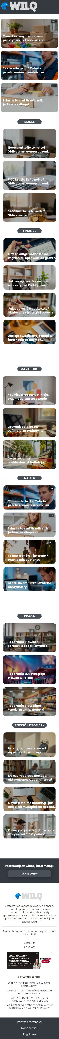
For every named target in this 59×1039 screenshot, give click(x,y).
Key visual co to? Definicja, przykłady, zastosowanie (28, 397)
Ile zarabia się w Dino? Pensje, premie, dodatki (26, 708)
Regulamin (29, 1034)
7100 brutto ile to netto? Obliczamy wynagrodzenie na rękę (29, 181)
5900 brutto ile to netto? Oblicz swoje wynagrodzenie (26, 213)
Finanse (29, 231)
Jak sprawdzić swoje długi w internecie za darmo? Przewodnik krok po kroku (30, 338)
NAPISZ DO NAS (29, 873)
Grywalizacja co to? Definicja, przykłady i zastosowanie (24, 429)
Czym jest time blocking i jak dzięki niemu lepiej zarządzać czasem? (31, 805)
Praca (29, 616)
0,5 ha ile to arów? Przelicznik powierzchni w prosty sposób (29, 999)
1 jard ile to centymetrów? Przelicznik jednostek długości (29, 992)
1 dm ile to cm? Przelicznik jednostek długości (23, 102)
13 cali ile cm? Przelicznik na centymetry (29, 585)
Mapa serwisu (29, 1028)
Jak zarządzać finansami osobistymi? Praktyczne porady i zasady (28, 283)
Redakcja (29, 943)
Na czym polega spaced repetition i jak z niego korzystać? (27, 750)
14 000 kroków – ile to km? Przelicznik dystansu (28, 558)
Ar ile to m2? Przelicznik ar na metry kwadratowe (29, 984)
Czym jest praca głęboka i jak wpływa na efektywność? (31, 832)
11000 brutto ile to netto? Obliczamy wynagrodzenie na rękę (29, 149)
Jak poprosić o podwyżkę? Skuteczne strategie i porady (30, 310)
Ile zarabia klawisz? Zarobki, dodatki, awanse (27, 644)
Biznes (29, 122)
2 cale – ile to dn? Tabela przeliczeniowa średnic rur (23, 70)
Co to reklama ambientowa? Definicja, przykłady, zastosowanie (27, 460)
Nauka (29, 478)
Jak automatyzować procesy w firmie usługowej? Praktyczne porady (29, 1006)
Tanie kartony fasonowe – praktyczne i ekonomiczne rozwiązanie (23, 38)
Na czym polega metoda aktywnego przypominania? (30, 778)
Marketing (29, 369)
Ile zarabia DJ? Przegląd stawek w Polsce (26, 676)
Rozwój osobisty (29, 725)
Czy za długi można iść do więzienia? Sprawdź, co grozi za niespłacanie (32, 256)
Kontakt (29, 947)
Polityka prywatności (29, 1022)
